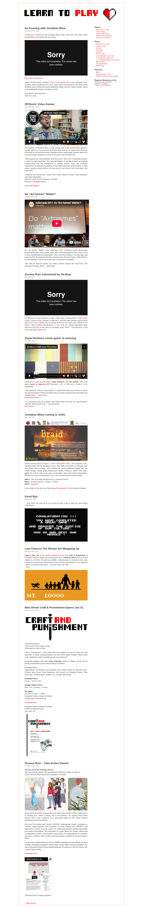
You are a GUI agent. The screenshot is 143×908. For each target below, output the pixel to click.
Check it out (41, 330)
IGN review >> (30, 406)
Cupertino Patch (101, 46)
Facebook (34, 484)
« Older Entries (30, 903)
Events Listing (100, 31)
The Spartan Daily (102, 63)
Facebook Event (31, 703)
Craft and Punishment (103, 37)
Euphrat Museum (58, 323)
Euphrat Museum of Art (55, 555)
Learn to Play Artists (102, 33)
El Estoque (99, 50)
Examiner (99, 52)
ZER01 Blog (100, 65)
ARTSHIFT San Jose (102, 44)
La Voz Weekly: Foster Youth (105, 56)
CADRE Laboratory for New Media (107, 76)
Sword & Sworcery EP (39, 384)
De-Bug (98, 48)
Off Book (36, 186)
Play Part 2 (29, 78)
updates (48, 895)
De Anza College (37, 323)
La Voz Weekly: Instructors (104, 58)
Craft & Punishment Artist (60, 82)
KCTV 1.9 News (101, 54)
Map (105, 83)
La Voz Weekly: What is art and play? (108, 60)
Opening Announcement (104, 35)
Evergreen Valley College (34, 558)
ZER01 (98, 72)
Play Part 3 (38, 78)
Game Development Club (61, 488)
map (63, 775)
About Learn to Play (102, 29)
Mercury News (100, 62)
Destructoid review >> (33, 398)
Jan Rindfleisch (105, 85)
